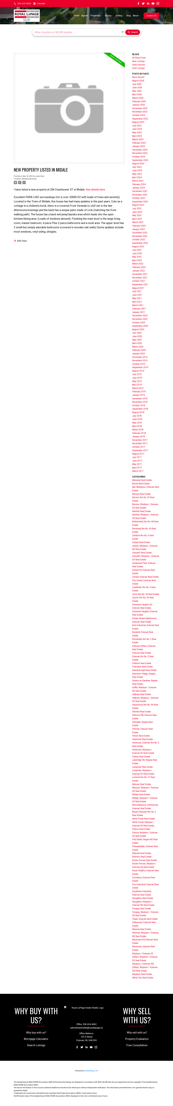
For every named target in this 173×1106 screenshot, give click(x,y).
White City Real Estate (142, 977)
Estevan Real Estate (141, 653)
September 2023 (140, 201)
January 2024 (138, 187)
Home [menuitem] (76, 15)
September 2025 (140, 118)
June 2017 (137, 460)
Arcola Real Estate (140, 483)
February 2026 (139, 101)
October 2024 (138, 156)
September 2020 (140, 326)
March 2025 (137, 139)
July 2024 (137, 167)
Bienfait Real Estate (141, 511)
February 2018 (139, 433)
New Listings (138, 61)
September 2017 (140, 450)
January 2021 (138, 312)
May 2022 (137, 257)
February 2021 (139, 308)
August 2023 (138, 205)
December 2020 (139, 315)
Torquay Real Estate (141, 908)
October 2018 (138, 405)
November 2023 (139, 194)
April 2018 (137, 426)
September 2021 (140, 284)
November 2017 (139, 443)
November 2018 (139, 402)
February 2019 (139, 391)
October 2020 (138, 322)
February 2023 (139, 225)
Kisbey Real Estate (141, 756)
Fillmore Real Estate (141, 663)
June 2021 (137, 295)
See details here (95, 189)
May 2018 (137, 422)
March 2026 (137, 98)
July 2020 (137, 333)
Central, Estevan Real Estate (145, 577)
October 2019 (138, 364)
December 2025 (139, 108)
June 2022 (137, 253)
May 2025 (137, 132)
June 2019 (137, 377)
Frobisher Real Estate (142, 666)
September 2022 (140, 243)
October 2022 (138, 239)
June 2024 (137, 170)
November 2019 (139, 360)
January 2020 (138, 353)
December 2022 (139, 232)
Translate (41, 3)
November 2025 (139, 111)
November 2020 (139, 319)
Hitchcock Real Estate (142, 739)
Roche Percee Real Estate (144, 860)
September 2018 (140, 409)
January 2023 (138, 229)
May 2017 (137, 464)
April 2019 (137, 384)
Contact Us (152, 15)
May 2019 (137, 381)
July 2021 (137, 291)
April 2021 (137, 301)
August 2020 (138, 329)
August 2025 (138, 122)
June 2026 (137, 87)
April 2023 (137, 219)
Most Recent (138, 77)
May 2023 (137, 215)
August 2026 (138, 80)
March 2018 (137, 429)
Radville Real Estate (141, 853)
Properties (95, 15)
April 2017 (137, 467)
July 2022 (137, 250)
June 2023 (137, 212)
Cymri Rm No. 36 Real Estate (145, 594)
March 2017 (137, 471)
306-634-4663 (24, 3)
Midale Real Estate (29, 179)
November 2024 (139, 153)
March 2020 (137, 346)
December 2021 (139, 274)
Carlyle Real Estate (141, 542)
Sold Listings (138, 68)
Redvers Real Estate (142, 856)
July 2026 (137, 84)
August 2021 (138, 288)
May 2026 (137, 91)
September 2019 (140, 367)
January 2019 (138, 395)
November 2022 (139, 236)
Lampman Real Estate (142, 767)
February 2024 (139, 184)
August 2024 (138, 163)
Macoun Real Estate (141, 784)
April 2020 (137, 343)
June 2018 (137, 419)
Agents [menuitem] (84, 15)
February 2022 (139, 267)
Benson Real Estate (141, 494)
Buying (108, 15)
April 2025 (137, 136)
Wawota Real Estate (141, 929)
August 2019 (138, 371)
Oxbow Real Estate (141, 829)
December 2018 (139, 398)
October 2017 (138, 447)
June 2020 (137, 336)
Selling (119, 15)
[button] (22, 3)
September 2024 (140, 160)
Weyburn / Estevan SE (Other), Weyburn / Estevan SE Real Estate (144, 957)
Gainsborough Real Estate (144, 670)
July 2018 (137, 416)
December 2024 (139, 149)
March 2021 (137, 305)
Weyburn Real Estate (142, 974)
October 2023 (138, 198)
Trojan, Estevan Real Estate (145, 919)
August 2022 (138, 246)
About (135, 15)
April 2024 (137, 177)
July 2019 (137, 374)
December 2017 (139, 440)
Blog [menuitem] (128, 15)
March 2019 (137, 388)
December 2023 (139, 191)
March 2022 (137, 263)
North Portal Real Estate (143, 818)
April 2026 (137, 94)
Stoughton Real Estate (142, 898)
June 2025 (137, 129)
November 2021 (139, 277)
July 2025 (137, 125)
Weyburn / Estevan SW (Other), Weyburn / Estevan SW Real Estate (144, 967)
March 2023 (137, 222)
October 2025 (138, 115)
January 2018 (138, 436)
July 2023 (137, 208)
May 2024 (137, 174)
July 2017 (137, 457)
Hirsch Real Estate (141, 735)
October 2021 (138, 281)
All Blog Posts (139, 57)
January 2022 (138, 270)
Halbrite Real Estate (141, 694)
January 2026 (138, 105)
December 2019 (139, 357)
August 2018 (138, 412)
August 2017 (138, 453)
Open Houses (138, 64)
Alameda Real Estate (142, 480)
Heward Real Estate (141, 711)
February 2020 (139, 350)
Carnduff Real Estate (142, 552)
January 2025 (138, 146)
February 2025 (139, 143)
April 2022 (137, 260)
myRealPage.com (91, 1071)
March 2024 (137, 181)
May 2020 (137, 340)
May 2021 (137, 298)
